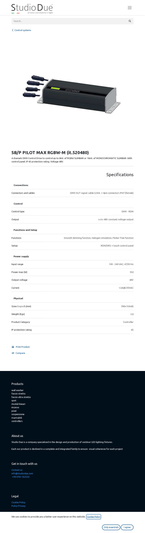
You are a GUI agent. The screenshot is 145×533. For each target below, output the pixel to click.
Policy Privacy (18, 506)
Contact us (16, 470)
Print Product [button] (22, 347)
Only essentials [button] (111, 527)
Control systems (22, 30)
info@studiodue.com (22, 473)
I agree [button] (127, 527)
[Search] (130, 21)
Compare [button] (20, 353)
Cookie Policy (18, 502)
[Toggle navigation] (130, 8)
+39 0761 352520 (20, 477)
